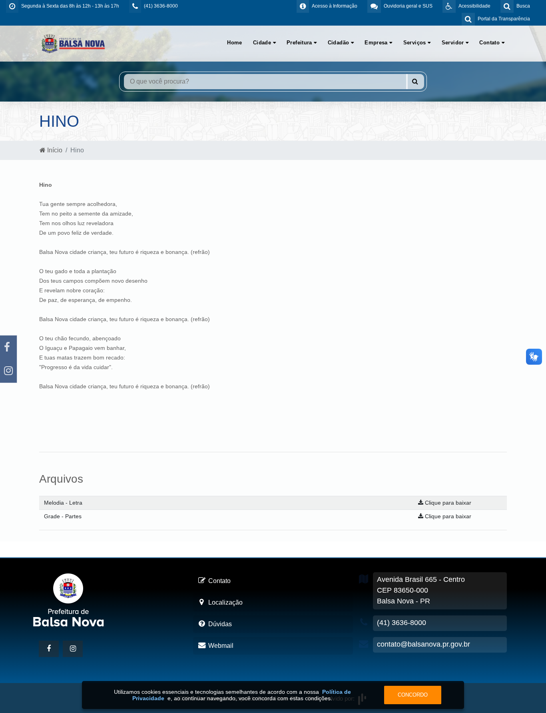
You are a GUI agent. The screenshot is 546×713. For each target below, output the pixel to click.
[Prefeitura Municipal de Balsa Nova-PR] (73, 43)
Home (234, 43)
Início (54, 150)
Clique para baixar (447, 502)
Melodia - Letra (63, 502)
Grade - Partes (63, 516)
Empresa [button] (377, 43)
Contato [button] (490, 43)
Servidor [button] (454, 43)
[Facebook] (8, 347)
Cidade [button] (263, 43)
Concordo (413, 695)
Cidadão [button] (339, 43)
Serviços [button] (415, 43)
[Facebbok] (49, 649)
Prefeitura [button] (300, 43)
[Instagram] (8, 371)
